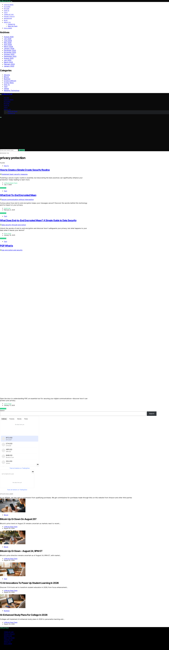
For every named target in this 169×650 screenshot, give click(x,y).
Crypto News (8, 4)
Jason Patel (7, 403)
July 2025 (7, 60)
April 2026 (8, 45)
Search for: (3, 148)
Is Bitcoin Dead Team (10, 183)
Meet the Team (12, 26)
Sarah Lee (7, 208)
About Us (7, 22)
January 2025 (9, 66)
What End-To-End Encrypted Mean (18, 195)
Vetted (6, 89)
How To (6, 10)
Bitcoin (6, 8)
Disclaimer (8, 28)
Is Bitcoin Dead (5, 1)
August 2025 (8, 58)
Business (7, 79)
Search (21, 150)
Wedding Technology (11, 90)
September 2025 (10, 56)
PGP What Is (6, 245)
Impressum (8, 18)
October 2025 (9, 54)
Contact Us (11, 24)
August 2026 (8, 37)
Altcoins (7, 6)
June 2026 (8, 41)
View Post (3, 188)
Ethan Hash (7, 233)
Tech (6, 12)
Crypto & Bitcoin (10, 81)
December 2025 (10, 50)
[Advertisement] (84, 132)
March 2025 (8, 62)
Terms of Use (9, 14)
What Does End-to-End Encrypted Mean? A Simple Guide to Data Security (38, 220)
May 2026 (7, 43)
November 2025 (10, 52)
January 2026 (9, 48)
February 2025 (9, 64)
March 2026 (8, 46)
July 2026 (7, 39)
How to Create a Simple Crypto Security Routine (25, 169)
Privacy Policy (9, 16)
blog (6, 20)
